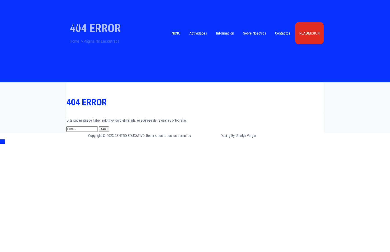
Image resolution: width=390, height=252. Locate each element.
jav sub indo (275, 147)
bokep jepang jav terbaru (192, 147)
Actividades (198, 33)
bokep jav (167, 147)
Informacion (225, 33)
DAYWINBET (75, 153)
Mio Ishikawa (257, 147)
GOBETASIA (74, 159)
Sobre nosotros (254, 33)
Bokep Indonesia (78, 147)
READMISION (309, 33)
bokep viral (151, 147)
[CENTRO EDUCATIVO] (195, 10)
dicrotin (290, 147)
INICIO (175, 33)
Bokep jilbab (134, 147)
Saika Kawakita (237, 147)
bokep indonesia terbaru (107, 147)
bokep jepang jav (309, 147)
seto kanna (218, 147)
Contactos (282, 33)
